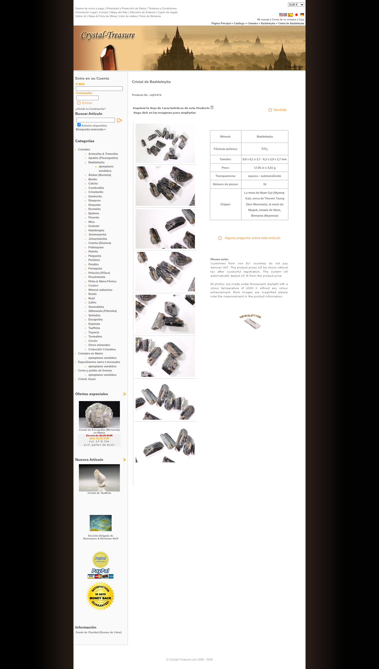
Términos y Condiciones (162, 8)
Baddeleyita (268, 23)
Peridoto (94, 259)
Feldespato (96, 247)
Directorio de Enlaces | (143, 12)
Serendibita (96, 306)
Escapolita (95, 319)
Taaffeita (94, 327)
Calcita (93, 183)
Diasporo (94, 200)
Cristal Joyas (87, 378)
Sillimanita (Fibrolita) (102, 310)
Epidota (93, 213)
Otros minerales (99, 344)
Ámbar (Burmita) (99, 174)
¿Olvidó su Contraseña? (90, 108)
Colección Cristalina (102, 349)
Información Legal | (86, 12)
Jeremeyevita (97, 234)
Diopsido (94, 204)
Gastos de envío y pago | (90, 8)
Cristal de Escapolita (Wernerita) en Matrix (99, 431)
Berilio (92, 179)
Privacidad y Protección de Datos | (126, 8)
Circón (92, 340)
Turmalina (95, 336)
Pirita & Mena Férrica (102, 281)
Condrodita (96, 187)
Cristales (253, 23)
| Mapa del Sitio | (119, 12)
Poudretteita (96, 276)
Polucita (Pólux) (99, 272)
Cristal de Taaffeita (99, 493)
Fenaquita (95, 268)
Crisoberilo (95, 191)
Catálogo (239, 23)
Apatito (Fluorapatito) (103, 157)
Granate (93, 225)
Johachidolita (97, 238)
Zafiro (92, 302)
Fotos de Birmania (150, 16)
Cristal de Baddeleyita (291, 23)
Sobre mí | (81, 16)
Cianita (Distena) (99, 242)
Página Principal (221, 23)
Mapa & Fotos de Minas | (103, 16)
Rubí (91, 298)
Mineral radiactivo (100, 289)
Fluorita (93, 217)
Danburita (95, 196)
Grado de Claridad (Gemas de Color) (98, 632)
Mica (91, 221)
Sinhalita (94, 315)
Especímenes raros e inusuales (99, 361)
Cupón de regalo (167, 12)
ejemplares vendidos (102, 357)
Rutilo (92, 293)
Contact (103, 12)
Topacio (93, 332)
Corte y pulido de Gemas (95, 370)
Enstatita (94, 208)
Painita (93, 251)
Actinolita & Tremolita (103, 153)
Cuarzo (93, 285)
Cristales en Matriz (90, 353)
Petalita (93, 264)
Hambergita (96, 230)
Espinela (94, 323)
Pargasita (94, 255)
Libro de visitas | (128, 16)
